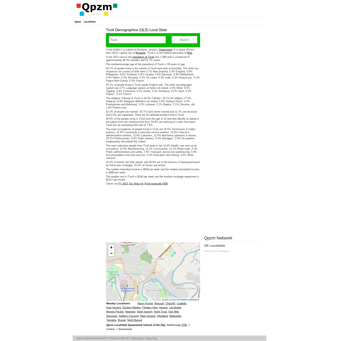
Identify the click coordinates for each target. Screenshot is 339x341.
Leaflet (165, 299)
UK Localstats (217, 248)
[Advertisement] (153, 213)
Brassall (159, 303)
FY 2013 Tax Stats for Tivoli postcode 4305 (143, 183)
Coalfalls (182, 303)
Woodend (162, 316)
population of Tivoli (143, 56)
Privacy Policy (137, 338)
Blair (189, 52)
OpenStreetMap (179, 299)
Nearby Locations (118, 303)
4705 (184, 325)
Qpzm (78, 21)
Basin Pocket (145, 303)
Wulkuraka (175, 316)
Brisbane (141, 52)
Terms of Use (151, 338)
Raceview (111, 316)
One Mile (174, 311)
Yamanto (111, 320)
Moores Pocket (115, 311)
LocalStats (90, 21)
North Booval (134, 320)
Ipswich (163, 307)
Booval (122, 320)
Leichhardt (175, 307)
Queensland (165, 49)
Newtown (130, 311)
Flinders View (150, 307)
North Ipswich (144, 311)
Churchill (170, 303)
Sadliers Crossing (129, 316)
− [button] (111, 253)
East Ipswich (113, 307)
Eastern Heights (132, 307)
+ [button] (111, 247)
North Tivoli (160, 311)
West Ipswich (148, 316)
